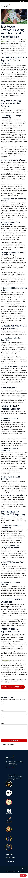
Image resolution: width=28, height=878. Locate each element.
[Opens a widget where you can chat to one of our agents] (23, 875)
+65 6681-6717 (12, 767)
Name (2, 704)
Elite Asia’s (6, 660)
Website (2, 717)
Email (2, 710)
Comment (2, 723)
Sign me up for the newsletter (8, 744)
